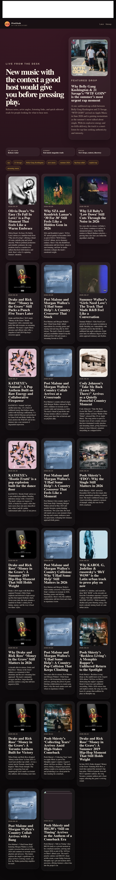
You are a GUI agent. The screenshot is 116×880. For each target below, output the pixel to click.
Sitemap (108, 24)
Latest (101, 24)
